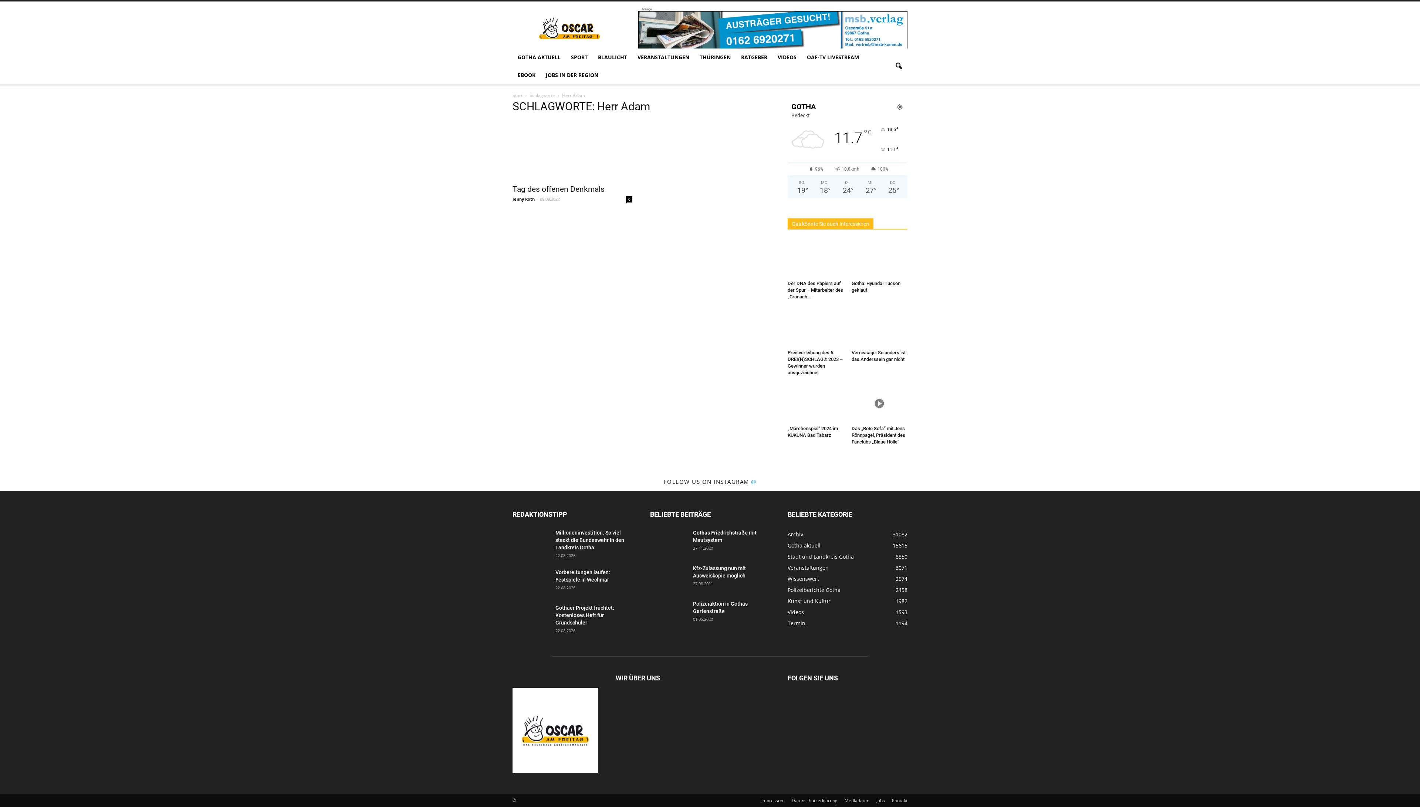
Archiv (795, 534)
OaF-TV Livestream (833, 57)
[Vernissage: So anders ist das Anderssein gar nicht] (880, 327)
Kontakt (899, 800)
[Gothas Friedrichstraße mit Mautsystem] (668, 542)
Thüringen (715, 57)
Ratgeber (754, 57)
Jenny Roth (524, 199)
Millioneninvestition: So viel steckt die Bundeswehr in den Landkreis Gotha (589, 540)
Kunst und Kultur (809, 601)
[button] (898, 66)
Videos (787, 57)
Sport (579, 57)
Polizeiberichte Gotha (814, 589)
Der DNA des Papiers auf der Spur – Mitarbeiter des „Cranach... (815, 290)
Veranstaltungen (663, 57)
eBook (526, 74)
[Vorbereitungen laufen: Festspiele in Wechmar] (531, 582)
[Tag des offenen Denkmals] (572, 150)
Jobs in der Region (572, 74)
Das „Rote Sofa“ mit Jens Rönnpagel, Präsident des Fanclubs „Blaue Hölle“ (878, 435)
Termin (796, 623)
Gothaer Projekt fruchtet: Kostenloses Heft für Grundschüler (584, 615)
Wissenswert (803, 578)
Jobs (880, 800)
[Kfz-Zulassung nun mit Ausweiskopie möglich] (668, 577)
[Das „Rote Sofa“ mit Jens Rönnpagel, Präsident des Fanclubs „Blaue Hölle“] (880, 403)
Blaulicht (612, 57)
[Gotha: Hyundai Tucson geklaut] (880, 258)
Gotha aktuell (539, 57)
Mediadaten (857, 800)
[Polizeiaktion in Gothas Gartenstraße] (668, 613)
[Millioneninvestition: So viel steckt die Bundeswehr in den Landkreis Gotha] (531, 542)
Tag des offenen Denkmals (559, 189)
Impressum (773, 800)
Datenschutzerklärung (815, 800)
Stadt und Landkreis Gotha (821, 556)
